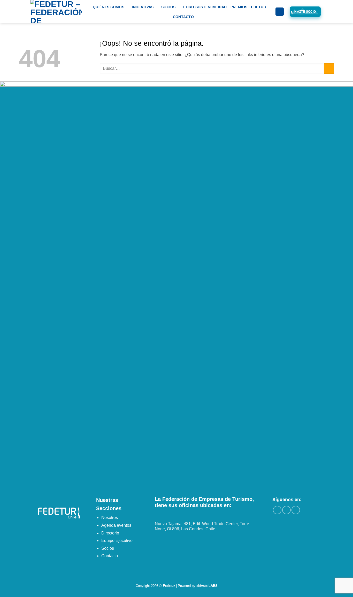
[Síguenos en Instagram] (286, 510)
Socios (168, 7)
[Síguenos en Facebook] (277, 510)
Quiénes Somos (108, 7)
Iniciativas (143, 7)
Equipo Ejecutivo (117, 540)
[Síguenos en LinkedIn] (295, 510)
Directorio (110, 533)
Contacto (183, 17)
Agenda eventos (116, 525)
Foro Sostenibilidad (205, 7)
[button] (279, 11)
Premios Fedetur (248, 7)
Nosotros (109, 517)
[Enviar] (329, 68)
